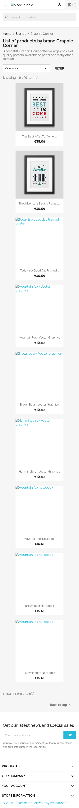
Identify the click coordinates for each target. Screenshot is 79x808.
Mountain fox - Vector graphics (39, 337)
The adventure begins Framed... (40, 203)
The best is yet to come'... (39, 136)
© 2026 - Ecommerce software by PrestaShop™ (36, 803)
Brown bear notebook (39, 606)
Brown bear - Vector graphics (39, 404)
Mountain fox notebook (39, 539)
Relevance (26, 68)
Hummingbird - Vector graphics (39, 471)
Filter (59, 68)
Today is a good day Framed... (39, 270)
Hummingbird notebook (39, 673)
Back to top (61, 704)
